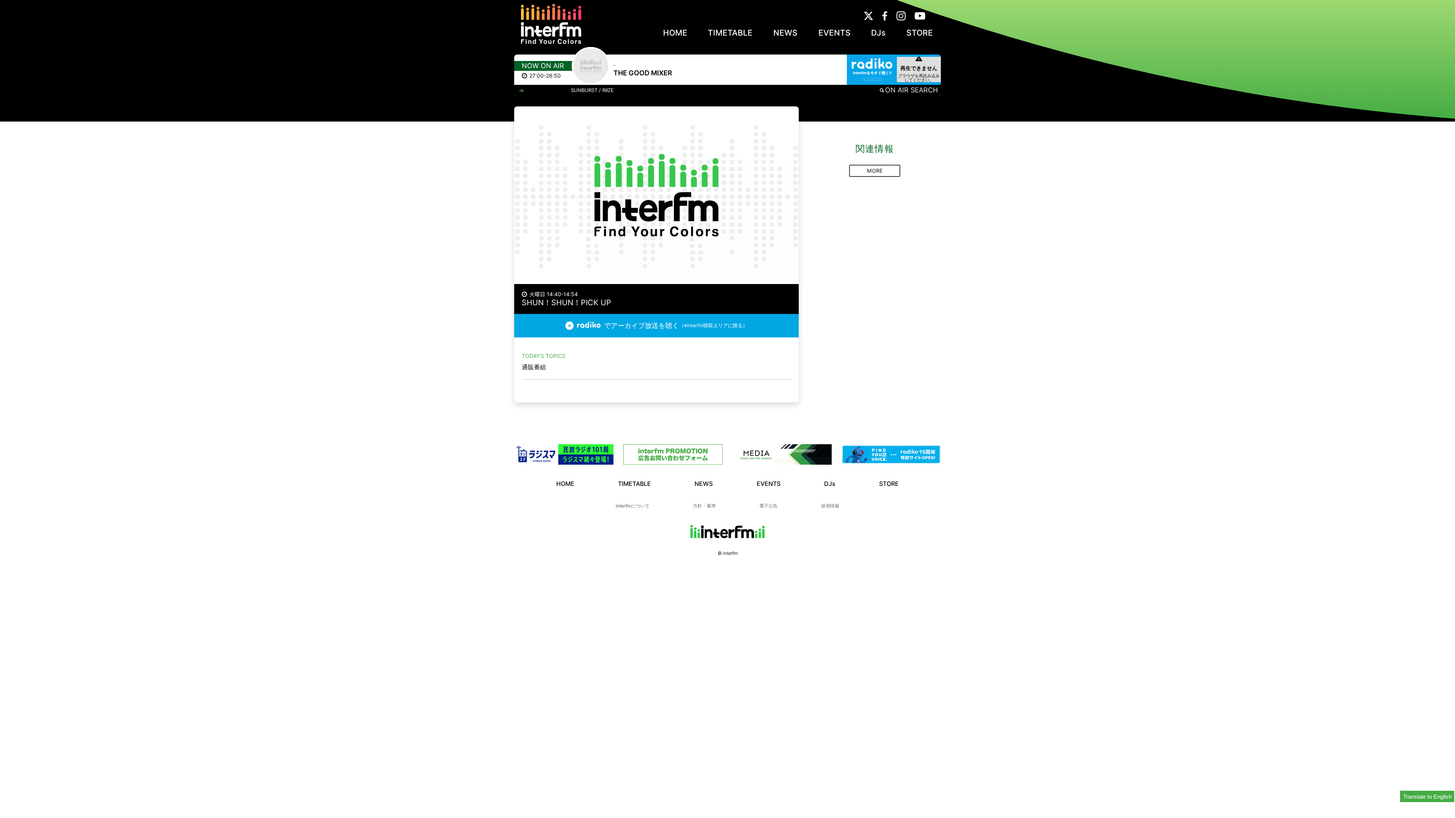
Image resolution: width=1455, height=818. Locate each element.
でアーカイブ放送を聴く (676, 325)
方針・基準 (704, 506)
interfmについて (632, 506)
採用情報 (830, 506)
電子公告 (768, 506)
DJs (878, 32)
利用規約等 (872, 78)
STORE (919, 32)
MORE (874, 170)
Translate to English (1427, 796)
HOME (675, 32)
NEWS (785, 32)
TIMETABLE (730, 32)
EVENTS (834, 32)
